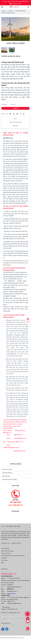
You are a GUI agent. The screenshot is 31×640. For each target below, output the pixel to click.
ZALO (27, 613)
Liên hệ (15, 108)
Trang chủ (4, 11)
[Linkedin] (13, 114)
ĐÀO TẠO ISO (6, 476)
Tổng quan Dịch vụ (6, 553)
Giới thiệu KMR (5, 548)
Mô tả (15, 118)
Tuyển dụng (4, 560)
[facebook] (2, 629)
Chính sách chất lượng (7, 551)
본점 (2, 562)
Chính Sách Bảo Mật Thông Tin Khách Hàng (12, 555)
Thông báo (4, 558)
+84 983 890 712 (24, 1)
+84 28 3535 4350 (13, 1)
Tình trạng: (4, 104)
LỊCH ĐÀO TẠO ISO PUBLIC (9, 479)
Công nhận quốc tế (7, 469)
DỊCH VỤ (11, 11)
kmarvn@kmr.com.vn (16, 3)
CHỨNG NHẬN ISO (7, 472)
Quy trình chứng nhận (15, 122)
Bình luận (15, 125)
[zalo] (6, 629)
